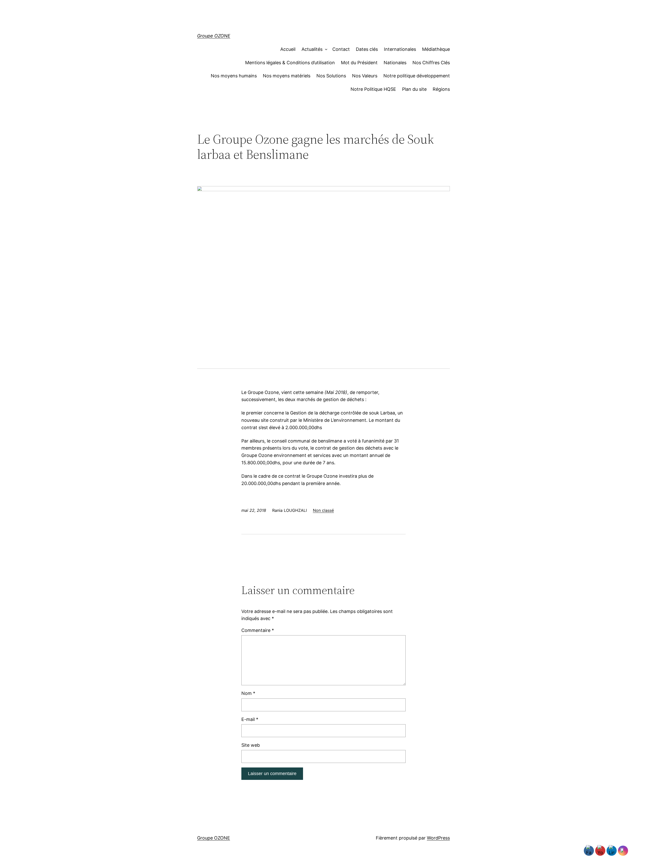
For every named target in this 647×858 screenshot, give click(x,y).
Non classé (323, 510)
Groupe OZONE (213, 35)
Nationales (395, 62)
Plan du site (414, 89)
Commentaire (257, 630)
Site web (250, 745)
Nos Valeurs (364, 75)
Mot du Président (359, 62)
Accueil (287, 49)
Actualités (312, 49)
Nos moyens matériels (286, 75)
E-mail (249, 719)
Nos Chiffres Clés (431, 62)
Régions (441, 89)
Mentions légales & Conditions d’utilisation (290, 62)
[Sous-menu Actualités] (325, 49)
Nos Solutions (331, 75)
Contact (341, 49)
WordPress (438, 838)
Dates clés (367, 49)
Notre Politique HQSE (373, 89)
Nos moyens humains (234, 75)
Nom (248, 693)
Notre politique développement (416, 75)
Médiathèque (436, 49)
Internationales (400, 49)
